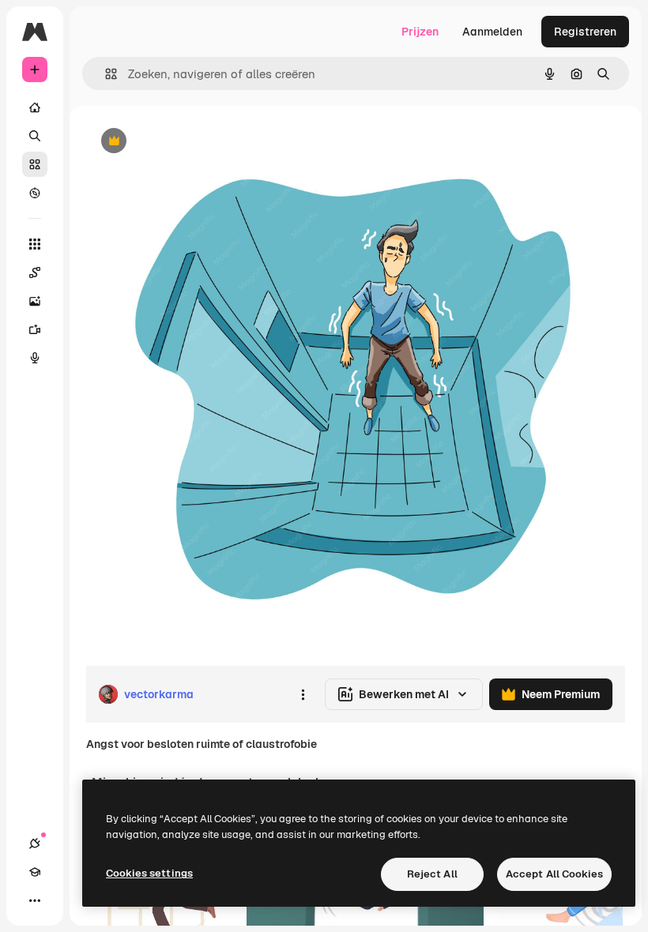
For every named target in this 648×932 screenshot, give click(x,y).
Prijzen (420, 31)
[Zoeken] (34, 135)
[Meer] (34, 900)
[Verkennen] (34, 192)
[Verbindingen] (34, 843)
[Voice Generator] (34, 357)
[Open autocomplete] (104, 74)
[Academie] (34, 872)
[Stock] (34, 164)
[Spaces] (34, 272)
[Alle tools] (34, 244)
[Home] (34, 107)
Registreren (585, 31)
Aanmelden (492, 31)
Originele (189, 141)
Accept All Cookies (554, 874)
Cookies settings (149, 873)
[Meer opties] (302, 694)
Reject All (432, 874)
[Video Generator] (34, 329)
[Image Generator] (34, 301)
